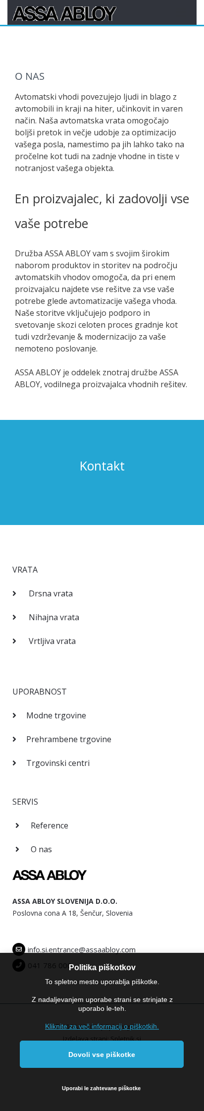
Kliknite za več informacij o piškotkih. (102, 1026)
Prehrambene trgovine (68, 739)
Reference (49, 825)
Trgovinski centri (58, 763)
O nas (41, 849)
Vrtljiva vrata (52, 641)
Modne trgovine (56, 715)
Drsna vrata (51, 593)
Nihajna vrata (54, 617)
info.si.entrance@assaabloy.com (82, 949)
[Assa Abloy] (64, 12)
